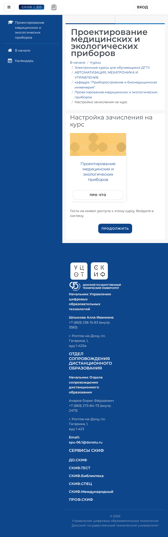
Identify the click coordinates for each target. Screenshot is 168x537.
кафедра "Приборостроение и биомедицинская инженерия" (116, 84)
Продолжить (115, 229)
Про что (98, 195)
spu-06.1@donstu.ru (85, 442)
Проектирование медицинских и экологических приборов (116, 94)
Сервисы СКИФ (86, 450)
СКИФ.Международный (91, 492)
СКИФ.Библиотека (86, 476)
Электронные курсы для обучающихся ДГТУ (112, 67)
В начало (78, 62)
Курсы (95, 62)
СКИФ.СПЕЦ (80, 484)
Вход (142, 7)
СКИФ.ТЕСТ (79, 468)
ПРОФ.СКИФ (81, 499)
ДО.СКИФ (78, 460)
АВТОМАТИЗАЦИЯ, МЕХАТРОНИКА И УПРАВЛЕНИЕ (106, 74)
